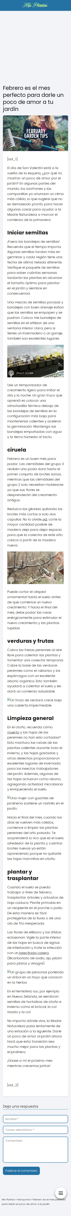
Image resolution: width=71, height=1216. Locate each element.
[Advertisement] (35, 47)
